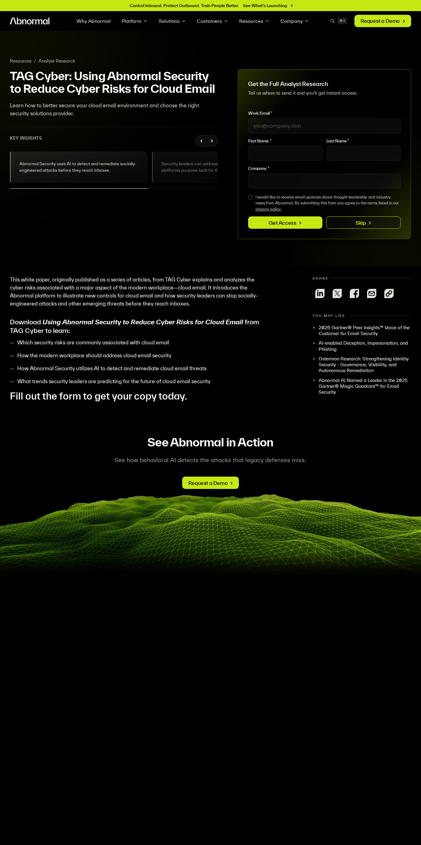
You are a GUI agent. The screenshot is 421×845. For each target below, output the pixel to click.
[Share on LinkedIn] (320, 293)
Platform (131, 21)
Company (291, 21)
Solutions (169, 21)
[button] (78, 167)
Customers (209, 21)
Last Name (337, 140)
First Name (259, 140)
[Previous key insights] (201, 141)
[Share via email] (371, 293)
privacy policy (268, 209)
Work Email (260, 113)
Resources (251, 21)
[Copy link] (389, 293)
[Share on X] (337, 293)
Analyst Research (57, 61)
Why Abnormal (93, 21)
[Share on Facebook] (354, 293)
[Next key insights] (211, 141)
